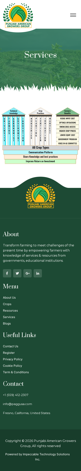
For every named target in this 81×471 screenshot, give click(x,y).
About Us (9, 297)
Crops (7, 304)
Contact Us (10, 346)
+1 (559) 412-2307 (15, 395)
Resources (10, 310)
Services (9, 317)
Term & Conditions (16, 372)
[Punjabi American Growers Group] (18, 13)
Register (9, 353)
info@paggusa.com (17, 404)
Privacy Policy (12, 359)
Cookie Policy (12, 366)
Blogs (7, 323)
